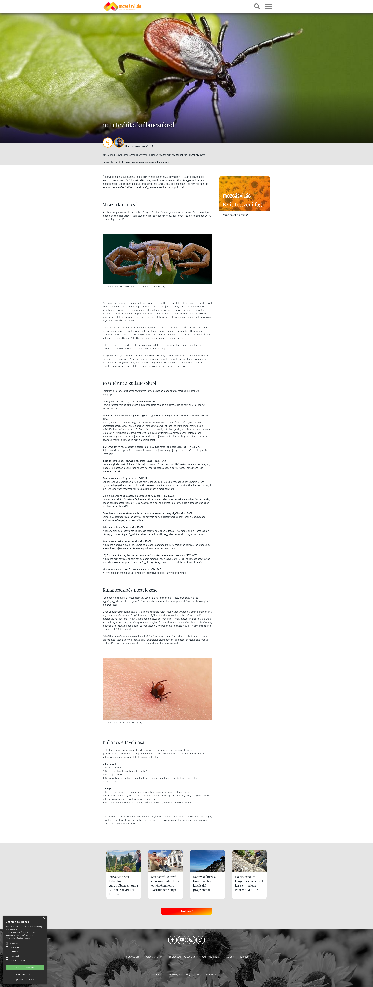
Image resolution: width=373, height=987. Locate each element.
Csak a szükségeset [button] (24, 974)
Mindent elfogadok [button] (25, 967)
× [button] (44, 918)
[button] (25, 979)
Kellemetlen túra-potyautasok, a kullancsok (145, 162)
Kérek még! (187, 911)
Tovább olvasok (23, 938)
